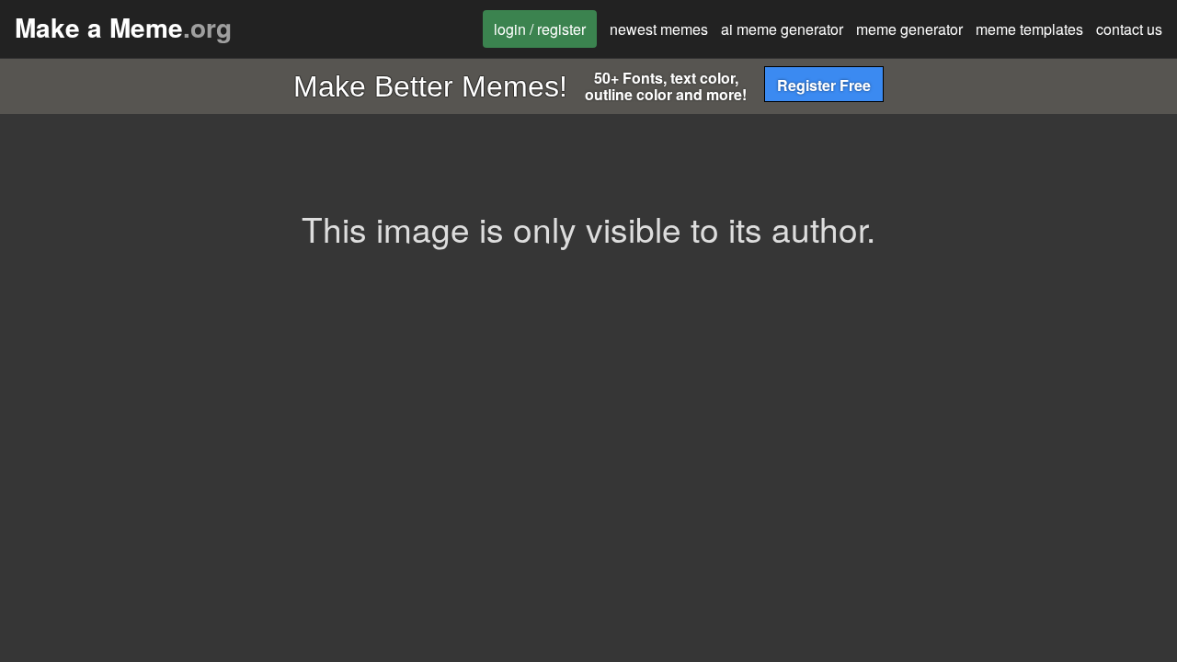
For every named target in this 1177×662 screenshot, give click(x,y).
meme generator (909, 29)
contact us (1129, 29)
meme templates (1029, 29)
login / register (540, 29)
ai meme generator (782, 29)
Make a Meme (123, 27)
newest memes (659, 29)
